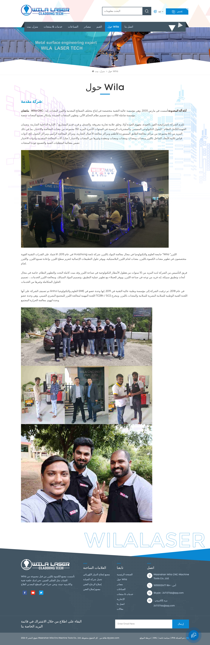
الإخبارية (121, 599)
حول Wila (113, 26)
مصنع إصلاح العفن (91, 589)
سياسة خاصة (164, 638)
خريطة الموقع (145, 638)
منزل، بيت (32, 26)
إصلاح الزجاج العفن (92, 584)
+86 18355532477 (162, 585)
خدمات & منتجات (53, 26)
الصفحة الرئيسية (125, 575)
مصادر (87, 26)
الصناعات (73, 26)
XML (155, 638)
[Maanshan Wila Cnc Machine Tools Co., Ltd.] (45, 10)
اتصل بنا (129, 26)
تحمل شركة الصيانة (92, 579)
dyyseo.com (113, 638)
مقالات (120, 609)
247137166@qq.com (173, 593)
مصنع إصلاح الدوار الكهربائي (96, 575)
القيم (99, 26)
